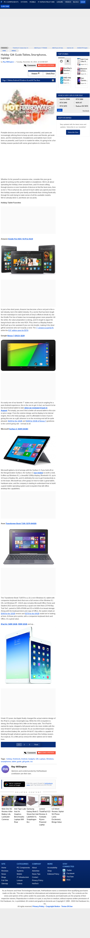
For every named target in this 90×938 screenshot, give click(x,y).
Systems (20, 871)
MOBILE (33, 2)
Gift (37, 759)
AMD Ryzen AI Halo (57, 48)
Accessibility (52, 868)
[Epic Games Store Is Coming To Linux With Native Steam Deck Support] (78, 80)
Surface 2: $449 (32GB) (18, 429)
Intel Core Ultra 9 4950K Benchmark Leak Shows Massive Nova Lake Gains (85, 60)
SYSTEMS (24, 2)
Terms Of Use (67, 906)
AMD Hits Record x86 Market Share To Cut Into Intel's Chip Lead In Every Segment (67, 79)
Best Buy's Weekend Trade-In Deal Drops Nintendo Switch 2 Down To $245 (67, 69)
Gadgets (31, 759)
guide (19, 761)
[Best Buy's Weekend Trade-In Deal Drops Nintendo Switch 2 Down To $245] (61, 70)
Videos (19, 884)
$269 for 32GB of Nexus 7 (36, 421)
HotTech (35, 884)
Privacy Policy (37, 880)
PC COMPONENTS (11, 2)
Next (36, 744)
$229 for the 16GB (15, 421)
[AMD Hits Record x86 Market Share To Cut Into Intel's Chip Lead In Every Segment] (61, 80)
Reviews (4, 871)
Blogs (3, 877)
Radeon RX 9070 (81, 106)
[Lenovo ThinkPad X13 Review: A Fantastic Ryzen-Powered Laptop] (45, 801)
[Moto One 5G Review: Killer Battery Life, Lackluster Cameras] (8, 801)
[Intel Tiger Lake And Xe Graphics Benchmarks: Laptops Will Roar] (20, 801)
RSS (68, 880)
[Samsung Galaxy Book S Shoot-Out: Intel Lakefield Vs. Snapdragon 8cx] (33, 801)
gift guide (25, 761)
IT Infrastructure (23, 877)
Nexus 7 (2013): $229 (16, 336)
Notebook (16, 759)
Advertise (35, 871)
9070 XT (78, 103)
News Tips (36, 874)
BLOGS (76, 2)
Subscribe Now (73, 132)
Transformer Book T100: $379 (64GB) (21, 523)
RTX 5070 (63, 106)
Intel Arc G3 (70, 48)
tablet (14, 761)
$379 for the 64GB (32, 614)
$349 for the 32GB (8, 614)
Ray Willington (19, 766)
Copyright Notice (53, 906)
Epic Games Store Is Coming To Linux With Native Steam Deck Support (85, 79)
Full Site (4, 880)
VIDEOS (68, 2)
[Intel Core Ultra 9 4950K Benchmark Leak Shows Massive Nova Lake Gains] (78, 61)
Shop (83, 2)
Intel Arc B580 (64, 99)
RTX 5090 (63, 103)
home (4, 50)
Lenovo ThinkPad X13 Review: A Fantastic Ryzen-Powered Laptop (44, 817)
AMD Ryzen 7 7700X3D (40, 48)
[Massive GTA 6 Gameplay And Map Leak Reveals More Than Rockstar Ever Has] (78, 71)
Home (3, 868)
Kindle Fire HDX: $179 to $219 (20, 239)
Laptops (42, 759)
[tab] (61, 61)
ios (31, 761)
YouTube (70, 877)
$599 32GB (22, 624)
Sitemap (4, 884)
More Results (86, 110)
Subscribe (5, 6)
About (34, 868)
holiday (9, 759)
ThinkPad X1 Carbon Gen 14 (20, 48)
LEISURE (60, 2)
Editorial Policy (53, 874)
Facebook (70, 873)
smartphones (6, 761)
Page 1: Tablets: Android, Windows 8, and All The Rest (21, 80)
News (3, 874)
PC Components (23, 868)
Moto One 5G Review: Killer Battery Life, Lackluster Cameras (7, 814)
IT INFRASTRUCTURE (46, 2)
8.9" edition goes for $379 (18, 330)
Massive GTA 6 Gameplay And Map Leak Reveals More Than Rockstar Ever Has (85, 70)
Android (24, 759)
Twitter (69, 870)
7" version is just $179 (44, 328)
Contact (35, 877)
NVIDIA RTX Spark (82, 48)
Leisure (20, 880)
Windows (50, 759)
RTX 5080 (79, 99)
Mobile (14, 50)
